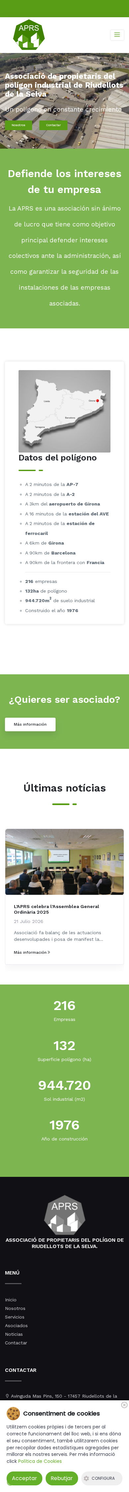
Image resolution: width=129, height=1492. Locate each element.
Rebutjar (62, 1478)
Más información (30, 724)
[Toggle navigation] (117, 35)
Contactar (53, 125)
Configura (103, 1478)
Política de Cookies (40, 1461)
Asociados (16, 1325)
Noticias (14, 1334)
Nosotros (18, 125)
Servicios (14, 1317)
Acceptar (24, 1478)
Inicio (11, 1299)
